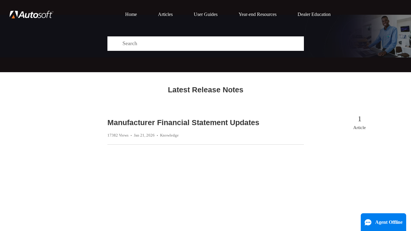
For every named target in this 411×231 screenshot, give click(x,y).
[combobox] (213, 43)
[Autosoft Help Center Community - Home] (31, 14)
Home (131, 14)
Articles (165, 14)
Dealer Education (314, 14)
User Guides (206, 14)
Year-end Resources (258, 14)
